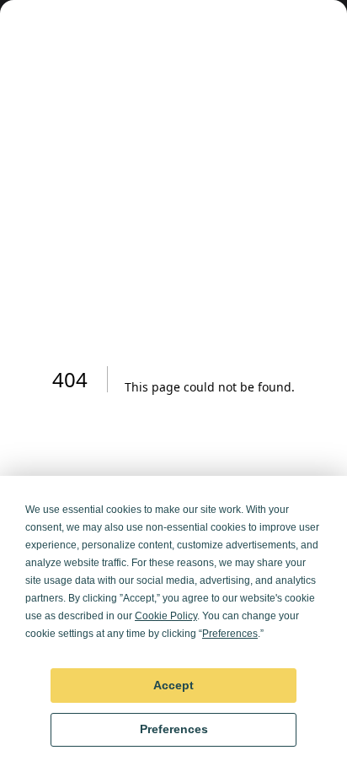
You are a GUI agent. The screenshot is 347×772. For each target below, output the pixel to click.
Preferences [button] (230, 634)
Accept (173, 685)
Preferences (174, 729)
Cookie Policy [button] (166, 616)
